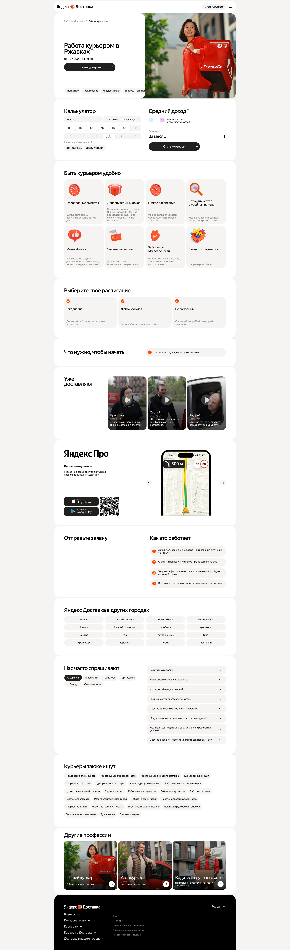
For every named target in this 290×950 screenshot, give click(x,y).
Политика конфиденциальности (128, 930)
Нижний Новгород (124, 627)
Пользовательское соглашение (128, 925)
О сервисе (73, 677)
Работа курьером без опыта (144, 783)
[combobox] (82, 119)
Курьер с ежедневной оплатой (83, 791)
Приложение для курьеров (81, 775)
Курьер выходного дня (196, 775)
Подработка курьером (78, 783)
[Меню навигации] (230, 7)
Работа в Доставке (74, 21)
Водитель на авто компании (81, 814)
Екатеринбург (206, 619)
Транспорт (109, 677)
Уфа (124, 634)
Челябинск (165, 627)
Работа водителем (200, 791)
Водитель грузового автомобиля (182, 806)
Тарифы (117, 916)
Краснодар (84, 642)
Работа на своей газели (144, 798)
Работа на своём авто (77, 798)
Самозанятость (92, 684)
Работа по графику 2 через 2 (107, 806)
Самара (84, 634)
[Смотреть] (127, 403)
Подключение (90, 90)
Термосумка (127, 677)
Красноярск (206, 627)
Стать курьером (214, 6)
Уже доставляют (111, 90)
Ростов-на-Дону (165, 634)
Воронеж (124, 642)
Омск (206, 634)
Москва (84, 619)
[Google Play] (81, 511)
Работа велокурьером (173, 791)
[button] (186, 670)
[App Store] (81, 501)
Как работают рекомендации (127, 935)
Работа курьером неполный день (183, 783)
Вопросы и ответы (135, 90)
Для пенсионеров (129, 814)
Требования (91, 677)
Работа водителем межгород (110, 798)
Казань (84, 627)
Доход (73, 684)
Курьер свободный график (110, 783)
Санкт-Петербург (124, 619)
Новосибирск (165, 619)
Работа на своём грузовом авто (179, 798)
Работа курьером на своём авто (117, 775)
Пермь (165, 642)
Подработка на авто (76, 806)
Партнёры (118, 920)
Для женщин (108, 814)
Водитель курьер (114, 791)
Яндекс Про (72, 90)
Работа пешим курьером (142, 791)
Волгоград (206, 642)
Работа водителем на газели (144, 806)
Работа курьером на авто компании (159, 775)
